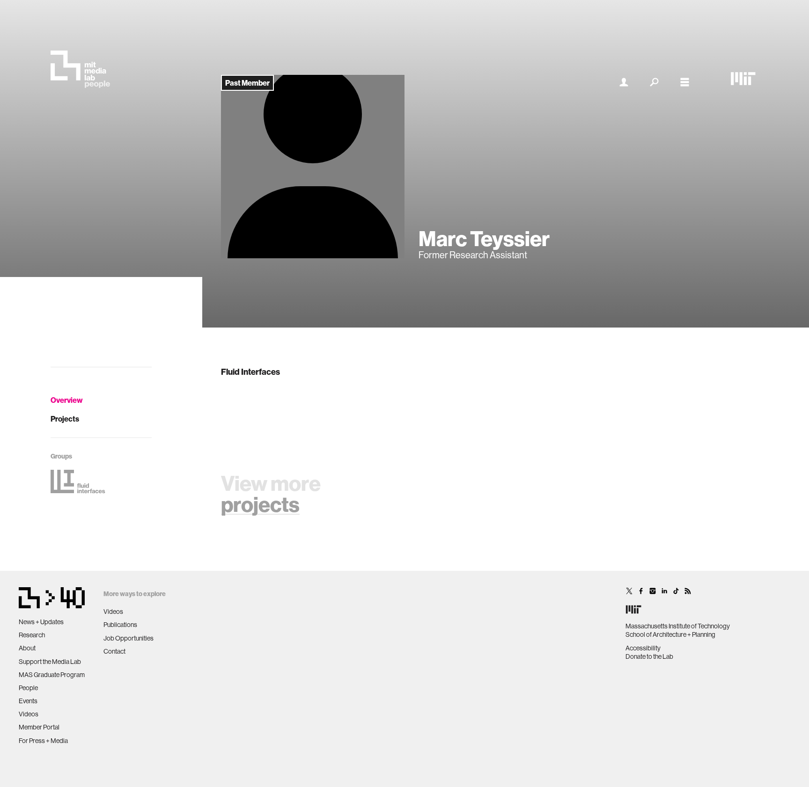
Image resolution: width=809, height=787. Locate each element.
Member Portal (39, 727)
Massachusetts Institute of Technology (677, 626)
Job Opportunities (128, 638)
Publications (120, 624)
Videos (28, 714)
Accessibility (643, 648)
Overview (67, 400)
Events (28, 701)
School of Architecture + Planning (670, 634)
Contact (114, 651)
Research (32, 635)
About (27, 648)
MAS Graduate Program (52, 674)
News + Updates (41, 622)
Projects (65, 418)
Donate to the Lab (649, 656)
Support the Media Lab (50, 661)
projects (260, 504)
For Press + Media (43, 740)
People (28, 688)
